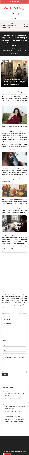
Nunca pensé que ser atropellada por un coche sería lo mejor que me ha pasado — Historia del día (8, 313)
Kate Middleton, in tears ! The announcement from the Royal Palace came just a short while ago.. (15, 414)
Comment (5, 326)
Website (5, 350)
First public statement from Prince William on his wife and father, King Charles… (14, 393)
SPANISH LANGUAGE (8, 77)
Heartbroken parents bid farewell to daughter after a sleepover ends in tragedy (14, 422)
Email (4, 345)
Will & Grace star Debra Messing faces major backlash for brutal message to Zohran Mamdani (15, 406)
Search (12, 13)
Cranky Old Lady (14, 8)
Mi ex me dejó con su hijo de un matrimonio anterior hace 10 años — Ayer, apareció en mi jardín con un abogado (22, 313)
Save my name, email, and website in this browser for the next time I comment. (14, 358)
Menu (15, 18)
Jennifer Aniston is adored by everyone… (12, 400)
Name (4, 340)
